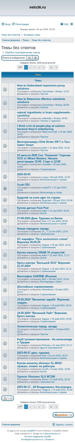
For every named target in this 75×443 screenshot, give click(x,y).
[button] (20, 67)
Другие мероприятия (51, 347)
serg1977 (46, 187)
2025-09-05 (23, 174)
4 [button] (39, 67)
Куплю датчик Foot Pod (33, 207)
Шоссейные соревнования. (35, 286)
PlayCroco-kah (49, 132)
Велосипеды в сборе (51, 192)
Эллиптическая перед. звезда (37, 326)
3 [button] (34, 67)
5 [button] (43, 67)
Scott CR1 (23, 184)
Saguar (45, 245)
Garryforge (47, 91)
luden (44, 147)
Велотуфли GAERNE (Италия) (36, 276)
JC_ (44, 231)
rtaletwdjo (46, 118)
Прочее (44, 94)
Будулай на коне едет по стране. (39, 197)
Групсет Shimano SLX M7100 (36, 376)
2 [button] (30, 67)
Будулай (46, 200)
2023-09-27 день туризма (33, 352)
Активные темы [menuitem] (32, 35)
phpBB (30, 431)
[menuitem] (5, 24)
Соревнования (48, 169)
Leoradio (46, 164)
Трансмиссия (47, 234)
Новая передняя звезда (33, 228)
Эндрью (46, 390)
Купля (43, 213)
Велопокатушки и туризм (53, 179)
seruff (45, 369)
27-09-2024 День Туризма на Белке (39, 218)
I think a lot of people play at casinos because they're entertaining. (41, 127)
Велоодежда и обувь (51, 281)
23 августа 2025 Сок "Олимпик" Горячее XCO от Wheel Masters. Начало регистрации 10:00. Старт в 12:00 (43, 158)
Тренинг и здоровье (50, 121)
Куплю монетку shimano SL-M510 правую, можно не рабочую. (39, 365)
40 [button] (51, 67)
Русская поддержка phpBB (37, 436)
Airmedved (47, 289)
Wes (44, 279)
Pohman (46, 345)
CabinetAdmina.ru (51, 433)
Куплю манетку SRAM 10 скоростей (41, 252)
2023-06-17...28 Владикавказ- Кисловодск (44, 387)
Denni (45, 379)
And (44, 221)
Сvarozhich (48, 329)
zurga (45, 177)
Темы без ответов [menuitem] (10, 35)
